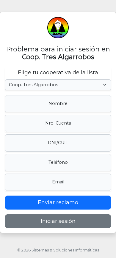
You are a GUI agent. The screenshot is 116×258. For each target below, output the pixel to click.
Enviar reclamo (58, 202)
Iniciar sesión (58, 221)
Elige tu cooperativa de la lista (58, 72)
